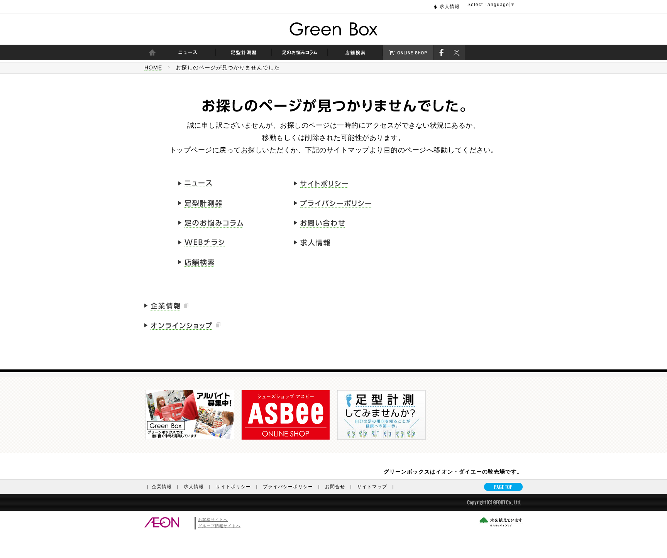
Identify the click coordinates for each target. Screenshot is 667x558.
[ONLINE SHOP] (408, 52)
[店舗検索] (355, 52)
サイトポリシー (237, 486)
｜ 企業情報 (162, 486)
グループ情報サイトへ (219, 526)
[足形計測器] (244, 52)
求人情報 (450, 6)
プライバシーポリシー (292, 486)
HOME (153, 67)
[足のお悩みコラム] (300, 52)
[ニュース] (188, 52)
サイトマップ (376, 486)
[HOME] (152, 52)
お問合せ (339, 486)
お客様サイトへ (213, 520)
